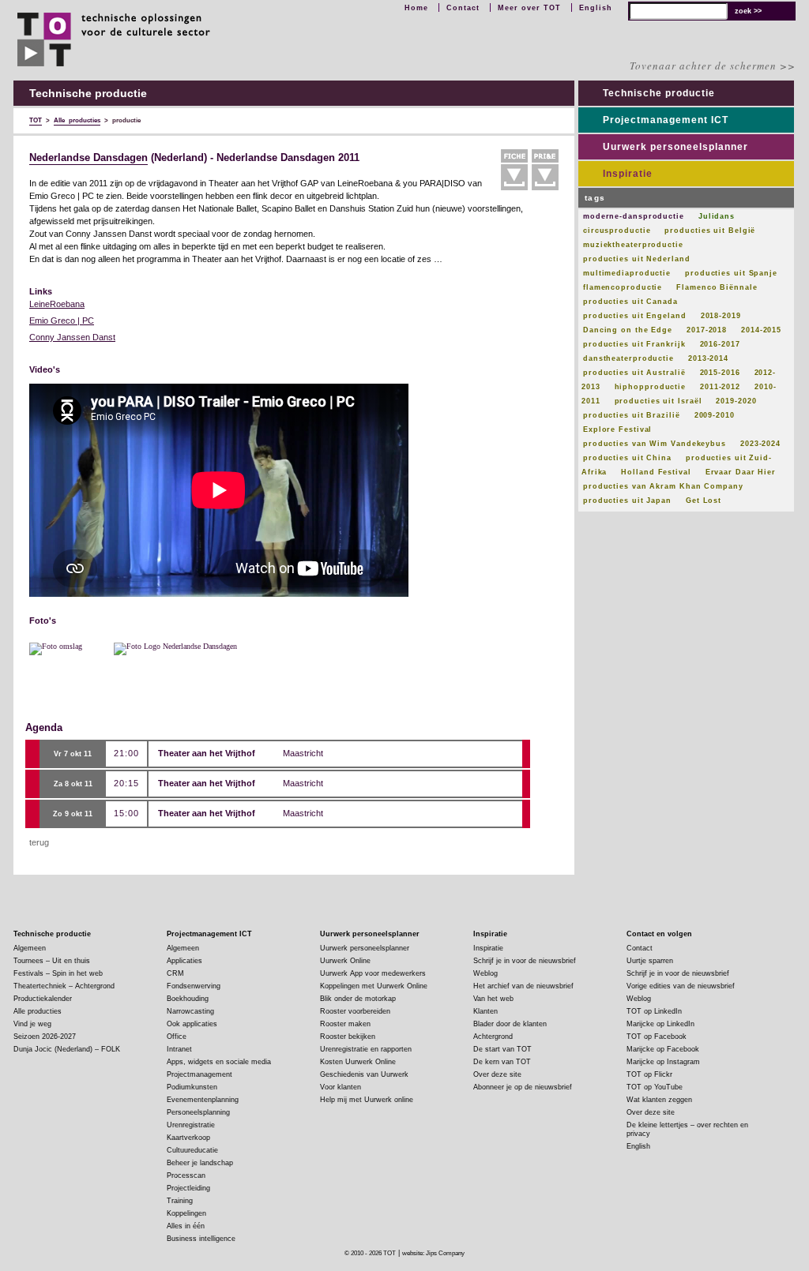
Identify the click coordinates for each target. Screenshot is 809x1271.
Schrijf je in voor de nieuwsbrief (524, 961)
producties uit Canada (630, 302)
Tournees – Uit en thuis (51, 961)
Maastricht (303, 753)
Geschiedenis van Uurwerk (364, 1074)
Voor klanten (340, 1087)
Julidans (716, 216)
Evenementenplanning (203, 1100)
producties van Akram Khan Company (663, 486)
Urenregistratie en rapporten (366, 1049)
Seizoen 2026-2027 (44, 1036)
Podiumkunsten (192, 1087)
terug (39, 842)
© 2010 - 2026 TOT (370, 1253)
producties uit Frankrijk (634, 344)
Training (180, 1201)
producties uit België (709, 230)
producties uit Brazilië (631, 415)
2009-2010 (714, 415)
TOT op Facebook (657, 1036)
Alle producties (37, 1011)
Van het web (493, 999)
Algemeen (29, 948)
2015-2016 (720, 373)
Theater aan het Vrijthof (206, 753)
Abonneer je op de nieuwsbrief (522, 1087)
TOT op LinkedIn (654, 1011)
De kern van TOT (502, 1062)
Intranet (179, 1049)
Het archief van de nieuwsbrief (523, 986)
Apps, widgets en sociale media (219, 1062)
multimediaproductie (627, 273)
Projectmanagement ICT (665, 120)
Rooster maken (345, 1024)
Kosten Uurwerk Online (358, 1062)
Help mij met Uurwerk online (366, 1100)
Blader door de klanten (510, 1024)
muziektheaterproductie (633, 245)
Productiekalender (42, 999)
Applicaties (184, 961)
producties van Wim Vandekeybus (654, 444)
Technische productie (659, 93)
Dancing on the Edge (627, 330)
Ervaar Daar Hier (741, 472)
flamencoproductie (622, 287)
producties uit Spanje (731, 273)
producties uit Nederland (636, 259)
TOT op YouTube (655, 1087)
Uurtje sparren (650, 961)
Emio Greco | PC (61, 320)
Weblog (485, 973)
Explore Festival (617, 429)
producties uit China (627, 458)
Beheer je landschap (200, 1163)
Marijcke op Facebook (663, 1049)
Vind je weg (32, 1024)
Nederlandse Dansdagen (88, 157)
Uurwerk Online (345, 961)
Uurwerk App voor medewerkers (373, 973)
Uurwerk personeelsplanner (675, 146)
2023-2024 (760, 444)
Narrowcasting (190, 1011)
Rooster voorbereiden (355, 1011)
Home (416, 8)
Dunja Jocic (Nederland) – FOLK (66, 1049)
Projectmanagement (199, 1074)
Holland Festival (655, 472)
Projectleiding (188, 1188)
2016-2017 (720, 344)
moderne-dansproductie (633, 216)
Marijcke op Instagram (663, 1062)
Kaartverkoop (188, 1138)
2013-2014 (708, 358)
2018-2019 (721, 316)
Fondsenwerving (193, 986)
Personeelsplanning (198, 1112)
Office (176, 1036)
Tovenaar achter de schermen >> (713, 65)
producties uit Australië (634, 373)
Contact (463, 8)
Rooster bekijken (347, 1036)
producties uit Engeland (635, 316)
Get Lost (703, 500)
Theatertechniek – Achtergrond (64, 986)
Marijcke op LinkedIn (660, 1024)
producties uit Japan (627, 500)
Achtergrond (493, 1036)
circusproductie (617, 230)
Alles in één (186, 1226)
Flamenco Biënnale (716, 287)
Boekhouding (188, 999)
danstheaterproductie (628, 358)
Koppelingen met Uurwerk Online (373, 986)
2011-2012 (720, 387)
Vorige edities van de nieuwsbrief (681, 986)
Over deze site (497, 1074)
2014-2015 (761, 330)
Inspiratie (628, 173)
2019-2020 (736, 401)
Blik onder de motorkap (358, 999)
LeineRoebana (57, 304)
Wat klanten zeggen (659, 1100)
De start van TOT (502, 1049)
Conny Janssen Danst (72, 337)
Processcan (186, 1175)
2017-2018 (707, 330)
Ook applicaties (192, 1024)
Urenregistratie (191, 1125)
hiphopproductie (651, 387)
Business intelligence (201, 1239)
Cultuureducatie (192, 1150)
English (595, 8)
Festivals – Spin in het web (58, 973)
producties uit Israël (658, 401)
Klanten (485, 1011)
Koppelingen (186, 1213)
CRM (175, 973)
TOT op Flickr (649, 1074)
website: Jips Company (433, 1253)
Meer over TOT (529, 8)
